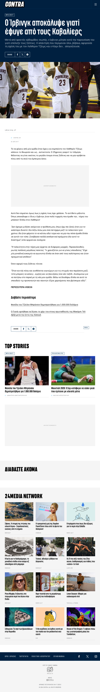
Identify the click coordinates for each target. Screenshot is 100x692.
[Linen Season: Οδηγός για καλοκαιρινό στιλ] (81, 581)
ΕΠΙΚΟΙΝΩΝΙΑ (59, 656)
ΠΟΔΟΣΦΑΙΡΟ (57, 353)
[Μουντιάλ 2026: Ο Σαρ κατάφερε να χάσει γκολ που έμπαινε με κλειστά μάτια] (73, 370)
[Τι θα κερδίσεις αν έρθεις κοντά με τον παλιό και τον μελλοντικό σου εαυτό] (50, 616)
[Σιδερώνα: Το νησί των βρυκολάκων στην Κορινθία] (19, 616)
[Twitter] (22, 55)
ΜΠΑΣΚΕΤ (10, 353)
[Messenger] (27, 55)
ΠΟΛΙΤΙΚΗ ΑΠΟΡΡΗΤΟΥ (41, 656)
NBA (86, 327)
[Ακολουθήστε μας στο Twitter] (87, 656)
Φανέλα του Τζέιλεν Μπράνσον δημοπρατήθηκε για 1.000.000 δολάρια (44, 304)
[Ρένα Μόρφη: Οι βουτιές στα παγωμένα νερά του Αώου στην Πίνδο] (19, 581)
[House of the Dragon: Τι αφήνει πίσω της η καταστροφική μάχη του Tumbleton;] (81, 616)
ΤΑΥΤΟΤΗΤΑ (23, 656)
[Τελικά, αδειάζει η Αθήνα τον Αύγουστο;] (50, 546)
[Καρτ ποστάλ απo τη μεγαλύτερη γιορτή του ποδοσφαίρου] (50, 581)
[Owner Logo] (50, 670)
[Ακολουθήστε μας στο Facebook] (79, 656)
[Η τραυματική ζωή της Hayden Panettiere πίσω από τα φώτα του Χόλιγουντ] (50, 511)
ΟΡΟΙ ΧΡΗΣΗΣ (10, 656)
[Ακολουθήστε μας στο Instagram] (96, 656)
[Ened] (50, 680)
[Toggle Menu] (95, 4)
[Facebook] (17, 55)
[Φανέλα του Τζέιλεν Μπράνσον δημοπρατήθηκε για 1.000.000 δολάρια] (27, 370)
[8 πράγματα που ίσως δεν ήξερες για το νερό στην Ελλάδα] (81, 511)
